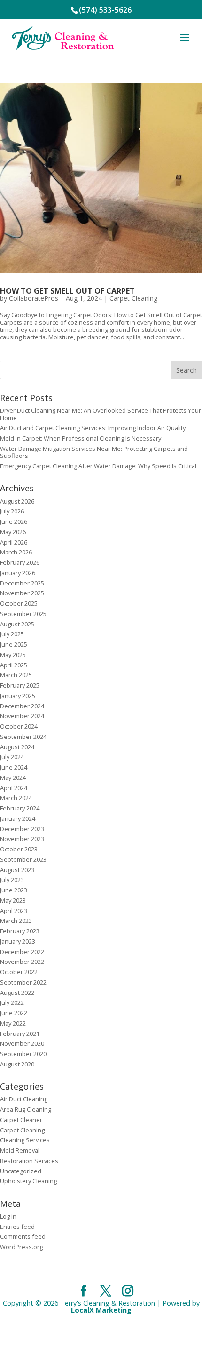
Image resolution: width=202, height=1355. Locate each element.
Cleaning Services (25, 1140)
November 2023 (22, 838)
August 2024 (17, 747)
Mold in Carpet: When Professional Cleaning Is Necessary (80, 438)
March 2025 (16, 675)
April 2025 (13, 665)
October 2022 (19, 972)
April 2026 (13, 542)
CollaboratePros (33, 298)
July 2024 (12, 757)
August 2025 (17, 624)
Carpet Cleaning (133, 298)
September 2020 (23, 1054)
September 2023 (23, 859)
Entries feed (17, 1226)
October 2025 (19, 603)
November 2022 (22, 961)
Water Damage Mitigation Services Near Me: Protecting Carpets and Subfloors (94, 452)
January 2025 (17, 695)
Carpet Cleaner (21, 1119)
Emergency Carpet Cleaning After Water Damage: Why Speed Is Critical (98, 466)
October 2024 (19, 726)
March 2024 (16, 798)
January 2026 (17, 573)
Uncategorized (20, 1171)
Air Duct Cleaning (23, 1099)
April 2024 (13, 788)
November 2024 (22, 716)
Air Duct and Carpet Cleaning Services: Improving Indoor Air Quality (93, 428)
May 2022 (13, 1023)
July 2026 (12, 511)
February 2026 (19, 562)
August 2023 (17, 870)
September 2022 (23, 982)
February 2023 (19, 931)
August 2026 (17, 501)
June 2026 (13, 521)
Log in (8, 1216)
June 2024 (13, 767)
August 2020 (17, 1064)
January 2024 (17, 818)
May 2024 (13, 777)
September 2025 (23, 613)
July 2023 (12, 879)
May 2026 (13, 532)
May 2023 (13, 900)
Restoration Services (29, 1160)
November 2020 (22, 1043)
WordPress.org (21, 1247)
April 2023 (13, 910)
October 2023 (19, 849)
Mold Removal (19, 1150)
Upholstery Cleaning (28, 1181)
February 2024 (19, 808)
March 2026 (16, 552)
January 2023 (17, 941)
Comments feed (23, 1236)
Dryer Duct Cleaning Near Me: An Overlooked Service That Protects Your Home (100, 414)
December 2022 (22, 951)
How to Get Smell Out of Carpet (67, 291)
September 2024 (23, 736)
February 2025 (19, 685)
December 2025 (22, 583)
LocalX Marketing (101, 1310)
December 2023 (22, 829)
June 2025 (13, 644)
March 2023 (16, 920)
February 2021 (19, 1033)
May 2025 (13, 654)
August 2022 (17, 992)
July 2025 (12, 634)
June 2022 (13, 1013)
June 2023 (13, 890)
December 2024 (22, 706)
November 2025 (22, 593)
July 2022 (12, 1002)
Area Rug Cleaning (25, 1109)
